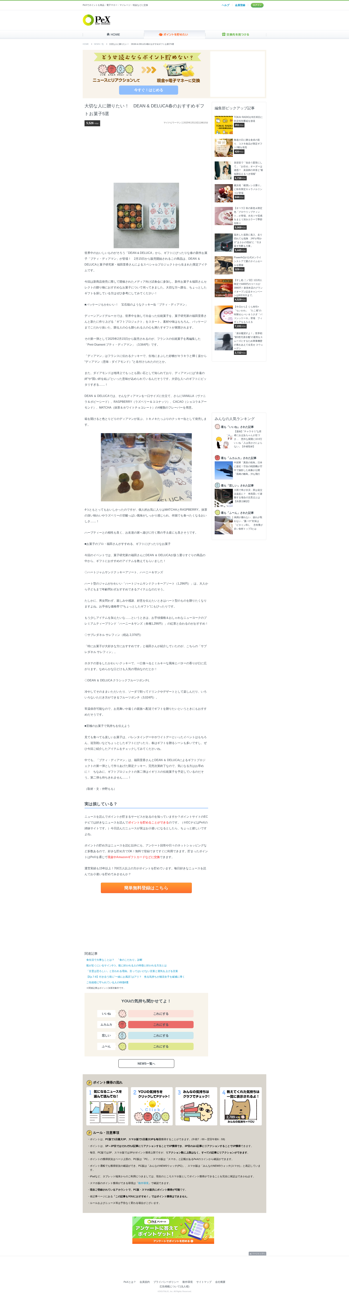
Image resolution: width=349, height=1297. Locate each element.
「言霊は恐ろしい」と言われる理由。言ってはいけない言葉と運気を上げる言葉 (132, 971)
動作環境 (143, 1183)
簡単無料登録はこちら (146, 887)
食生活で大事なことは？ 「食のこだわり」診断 (114, 959)
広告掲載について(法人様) (174, 1286)
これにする (161, 1013)
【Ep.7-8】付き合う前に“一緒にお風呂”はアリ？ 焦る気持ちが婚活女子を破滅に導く (135, 976)
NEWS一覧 (99, 44)
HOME (113, 34)
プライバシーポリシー (166, 1281)
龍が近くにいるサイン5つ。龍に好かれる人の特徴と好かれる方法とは (126, 965)
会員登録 (240, 5)
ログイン (257, 5)
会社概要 (220, 1281)
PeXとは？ (130, 1281)
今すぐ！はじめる (148, 90)
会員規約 (145, 1281)
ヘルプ (225, 5)
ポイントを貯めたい (174, 34)
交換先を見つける (235, 34)
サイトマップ (204, 1281)
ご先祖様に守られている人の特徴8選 (107, 982)
